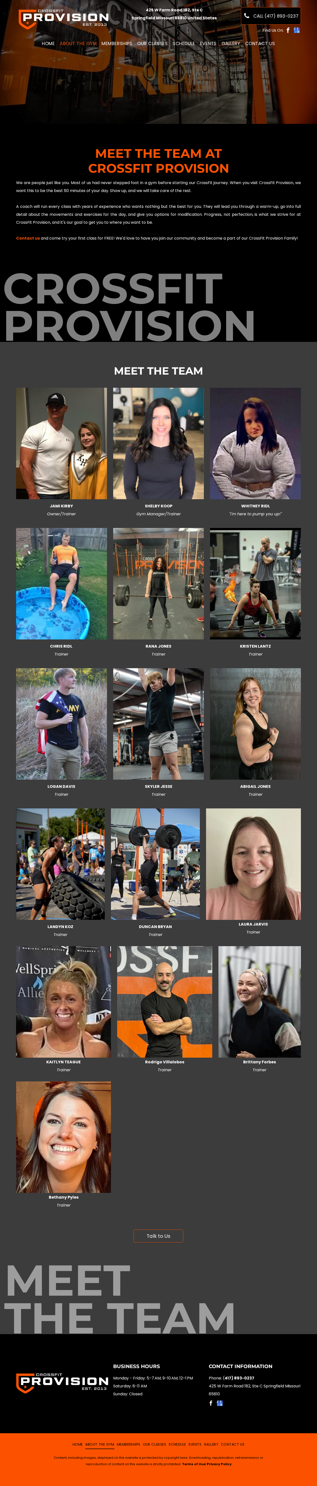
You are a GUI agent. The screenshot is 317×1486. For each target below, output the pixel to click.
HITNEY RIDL (257, 506)
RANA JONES (158, 646)
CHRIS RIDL (61, 646)
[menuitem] (48, 43)
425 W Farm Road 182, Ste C (174, 10)
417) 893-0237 (239, 1378)
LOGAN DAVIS (61, 786)
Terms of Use (193, 1464)
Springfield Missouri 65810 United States (174, 18)
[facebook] (288, 30)
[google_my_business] (297, 30)
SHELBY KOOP (158, 506)
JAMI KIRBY (61, 506)
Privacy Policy (219, 1464)
